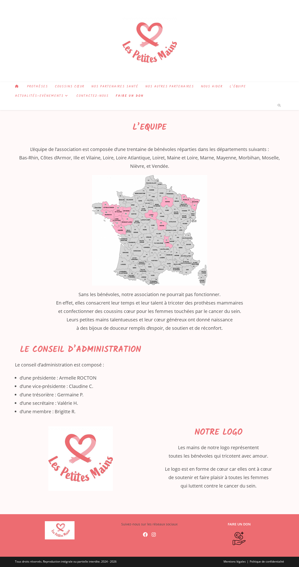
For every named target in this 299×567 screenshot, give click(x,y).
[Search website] (279, 105)
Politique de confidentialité (267, 561)
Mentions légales (235, 561)
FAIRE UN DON (239, 524)
